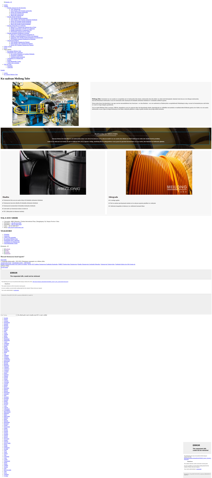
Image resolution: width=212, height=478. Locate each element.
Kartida (9, 60)
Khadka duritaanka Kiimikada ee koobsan (18, 33)
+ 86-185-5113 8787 (15, 223)
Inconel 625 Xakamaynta (17, 13)
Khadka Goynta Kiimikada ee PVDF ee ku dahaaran (24, 36)
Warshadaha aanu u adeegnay (15, 52)
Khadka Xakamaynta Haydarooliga (16, 8)
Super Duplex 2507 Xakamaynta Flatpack (22, 43)
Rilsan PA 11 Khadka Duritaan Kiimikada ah (22, 34)
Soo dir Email (4, 267)
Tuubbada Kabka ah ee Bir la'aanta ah (125, 264)
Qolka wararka (8, 46)
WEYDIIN (4, 260)
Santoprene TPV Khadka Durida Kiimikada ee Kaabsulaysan (27, 37)
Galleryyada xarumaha (13, 63)
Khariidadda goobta (17, 263)
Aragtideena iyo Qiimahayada (15, 58)
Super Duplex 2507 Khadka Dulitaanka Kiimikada (24, 19)
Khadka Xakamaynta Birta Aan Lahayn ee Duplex (14, 264)
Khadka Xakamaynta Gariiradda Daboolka (89, 264)
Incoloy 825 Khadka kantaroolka (19, 12)
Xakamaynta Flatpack (13, 40)
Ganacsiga (10, 67)
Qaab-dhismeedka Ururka (14, 61)
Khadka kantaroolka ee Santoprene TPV (21, 30)
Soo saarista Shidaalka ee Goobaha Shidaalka (22, 54)
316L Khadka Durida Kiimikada (19, 18)
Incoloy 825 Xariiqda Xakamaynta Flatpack (22, 45)
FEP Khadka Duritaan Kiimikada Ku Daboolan (23, 39)
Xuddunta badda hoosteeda (18, 57)
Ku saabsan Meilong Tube (14, 51)
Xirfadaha (10, 66)
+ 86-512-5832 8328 (15, 224)
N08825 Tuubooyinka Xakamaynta (67, 264)
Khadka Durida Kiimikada (14, 16)
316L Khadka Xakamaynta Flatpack (20, 42)
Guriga (6, 5)
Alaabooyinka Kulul (6, 263)
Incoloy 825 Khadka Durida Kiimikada (21, 21)
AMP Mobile (27, 263)
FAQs (5, 48)
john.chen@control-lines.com (15, 227)
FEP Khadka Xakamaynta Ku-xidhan (20, 31)
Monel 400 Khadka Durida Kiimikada (21, 24)
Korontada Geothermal (17, 55)
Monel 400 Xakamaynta (17, 15)
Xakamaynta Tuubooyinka (108, 264)
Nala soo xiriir (7, 64)
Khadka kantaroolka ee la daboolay (16, 25)
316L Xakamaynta (15, 9)
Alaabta (6, 6)
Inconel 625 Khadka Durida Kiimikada (21, 22)
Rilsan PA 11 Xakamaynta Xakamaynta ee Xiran (23, 27)
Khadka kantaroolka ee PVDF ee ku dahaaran (23, 28)
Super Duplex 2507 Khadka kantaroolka (21, 11)
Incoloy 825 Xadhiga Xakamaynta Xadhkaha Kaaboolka (43, 264)
